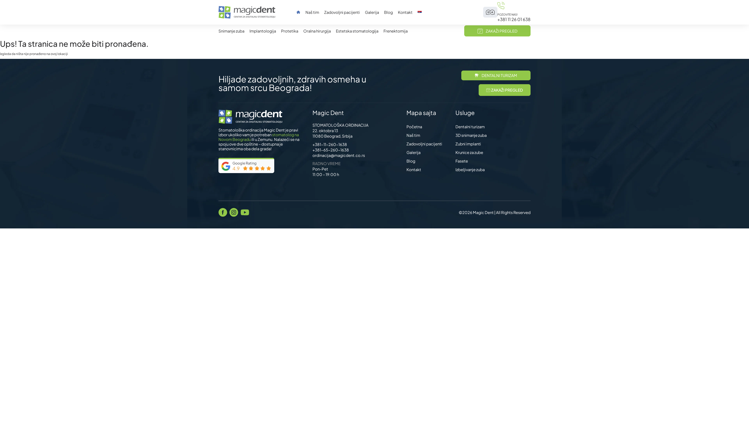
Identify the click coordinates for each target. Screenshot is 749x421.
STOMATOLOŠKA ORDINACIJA (340, 125)
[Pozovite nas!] (501, 5)
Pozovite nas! (507, 14)
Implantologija (262, 30)
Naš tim (312, 12)
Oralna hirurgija (317, 30)
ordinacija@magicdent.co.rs (338, 155)
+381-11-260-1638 (329, 144)
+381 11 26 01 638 (514, 19)
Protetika (289, 30)
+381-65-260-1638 (330, 149)
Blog (388, 12)
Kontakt (405, 12)
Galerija (372, 12)
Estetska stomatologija (357, 30)
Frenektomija (395, 30)
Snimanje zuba (231, 30)
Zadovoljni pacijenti (342, 12)
